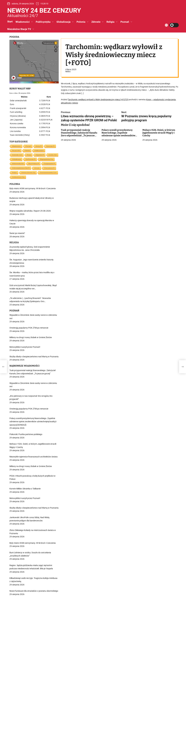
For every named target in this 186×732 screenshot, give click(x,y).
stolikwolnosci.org (18, 177)
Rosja (29, 155)
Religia (110, 21)
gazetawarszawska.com (48, 172)
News (67, 71)
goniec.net (53, 155)
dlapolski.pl (40, 155)
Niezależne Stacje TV (19, 29)
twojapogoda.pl (49, 163)
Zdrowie (95, 21)
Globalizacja (63, 21)
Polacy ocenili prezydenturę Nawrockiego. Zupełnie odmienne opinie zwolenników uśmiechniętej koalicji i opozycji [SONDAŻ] (119, 136)
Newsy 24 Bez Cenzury (44, 10)
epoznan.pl (50, 146)
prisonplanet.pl (49, 168)
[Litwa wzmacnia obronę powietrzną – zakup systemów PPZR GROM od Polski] (3, 366)
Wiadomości (23, 21)
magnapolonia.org (46, 159)
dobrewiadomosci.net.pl (20, 168)
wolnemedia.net (18, 163)
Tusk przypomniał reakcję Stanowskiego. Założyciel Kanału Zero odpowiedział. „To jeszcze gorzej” (79, 134)
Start (10, 21)
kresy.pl (39, 146)
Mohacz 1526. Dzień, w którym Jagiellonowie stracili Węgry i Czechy (158, 133)
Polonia (81, 21)
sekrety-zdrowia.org (28, 172)
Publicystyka (43, 21)
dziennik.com (17, 155)
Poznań (124, 21)
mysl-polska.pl (33, 163)
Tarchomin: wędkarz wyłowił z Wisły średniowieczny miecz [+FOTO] (98, 100)
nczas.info (16, 150)
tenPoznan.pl (30, 159)
